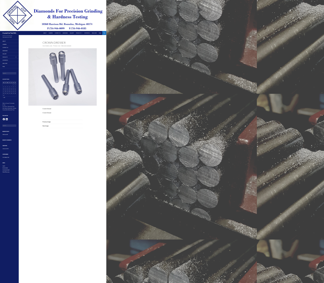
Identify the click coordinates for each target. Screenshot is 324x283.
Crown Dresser (67, 46)
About (44, 33)
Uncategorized (6, 157)
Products (78, 33)
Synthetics (87, 33)
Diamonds (65, 33)
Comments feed (6, 170)
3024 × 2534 (57, 46)
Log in (4, 165)
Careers (51, 33)
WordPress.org (6, 172)
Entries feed (5, 168)
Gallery (72, 33)
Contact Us (57, 33)
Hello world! (5, 134)
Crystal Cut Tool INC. (10, 33)
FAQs (100, 33)
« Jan (4, 97)
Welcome (94, 33)
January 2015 (6, 148)
